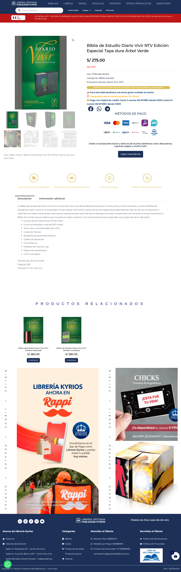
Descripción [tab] (25, 198)
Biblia (12, 155)
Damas (102, 82)
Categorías (68, 531)
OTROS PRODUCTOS (138, 3)
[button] (59, 3)
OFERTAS (115, 3)
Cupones (98, 10)
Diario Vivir (112, 82)
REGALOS (98, 3)
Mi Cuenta (110, 10)
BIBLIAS (53, 3)
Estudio (19, 155)
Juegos (85, 10)
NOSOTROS (164, 3)
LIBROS (68, 3)
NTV (121, 82)
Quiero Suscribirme (130, 154)
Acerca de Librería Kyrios (18, 531)
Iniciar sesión (73, 10)
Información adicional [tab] (52, 198)
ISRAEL (82, 3)
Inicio (6, 155)
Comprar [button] (33, 360)
